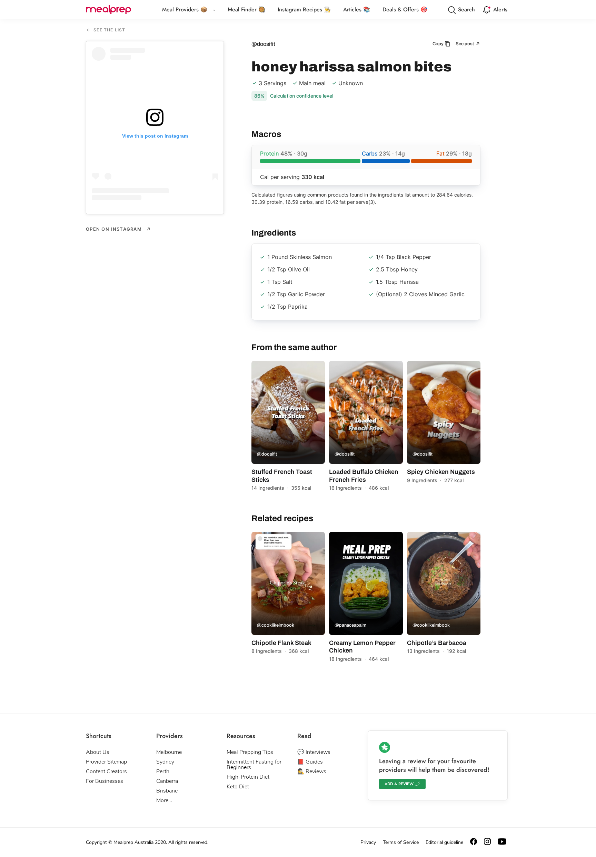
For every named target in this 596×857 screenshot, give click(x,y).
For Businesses (104, 781)
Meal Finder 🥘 (246, 9)
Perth (162, 771)
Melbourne (169, 752)
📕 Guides (310, 762)
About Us (97, 752)
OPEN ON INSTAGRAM (114, 229)
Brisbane (167, 791)
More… (164, 800)
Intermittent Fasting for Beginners (254, 764)
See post (465, 43)
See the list (109, 30)
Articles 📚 (356, 9)
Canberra (167, 781)
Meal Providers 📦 (184, 9)
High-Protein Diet (248, 777)
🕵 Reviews (311, 771)
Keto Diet (238, 786)
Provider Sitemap (106, 762)
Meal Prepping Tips (250, 752)
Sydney (165, 762)
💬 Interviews (313, 752)
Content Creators (106, 771)
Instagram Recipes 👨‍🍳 (304, 9)
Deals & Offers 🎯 (405, 9)
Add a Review (399, 784)
